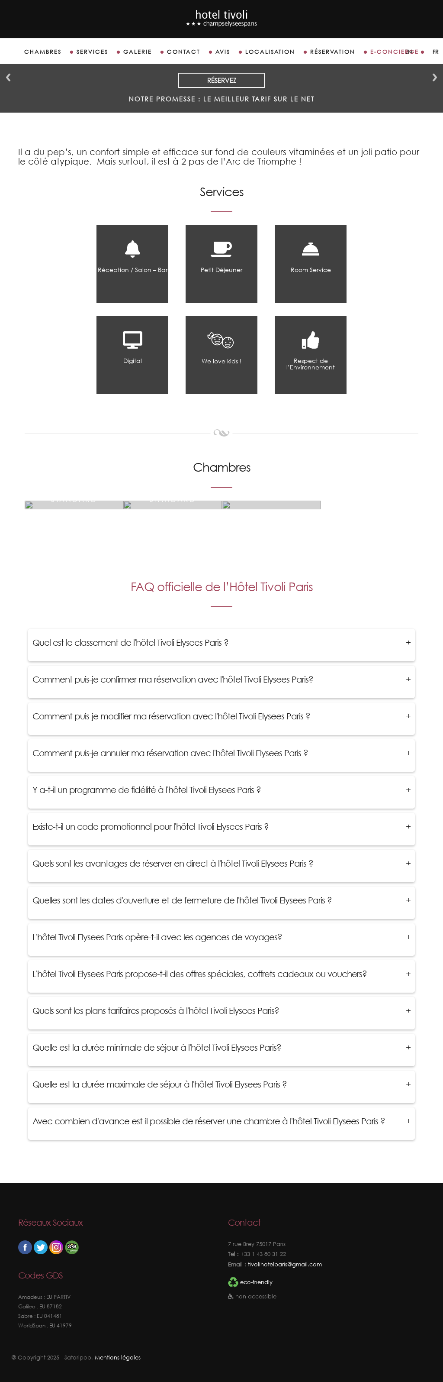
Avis (222, 51)
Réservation (332, 51)
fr (436, 51)
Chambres (42, 51)
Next (435, 77)
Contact (183, 51)
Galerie (137, 51)
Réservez (221, 80)
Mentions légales (118, 1357)
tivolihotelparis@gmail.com (284, 1264)
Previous (8, 77)
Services (92, 51)
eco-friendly (256, 1282)
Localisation (270, 51)
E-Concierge (394, 51)
